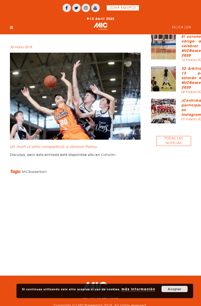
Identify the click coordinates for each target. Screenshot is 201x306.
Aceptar (175, 289)
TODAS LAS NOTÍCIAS (173, 141)
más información (138, 289)
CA (181, 27)
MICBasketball (34, 172)
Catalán (108, 155)
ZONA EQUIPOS (123, 7)
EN (188, 27)
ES (174, 27)
